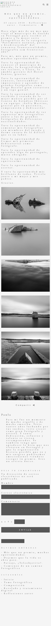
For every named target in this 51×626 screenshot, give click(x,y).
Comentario (10, 501)
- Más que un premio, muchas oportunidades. (25, 553)
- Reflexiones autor (17, 593)
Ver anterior (13, 541)
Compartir (24, 405)
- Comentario (27, 25)
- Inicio (7, 579)
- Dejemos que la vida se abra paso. (21, 558)
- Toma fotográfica (17, 582)
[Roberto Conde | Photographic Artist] (13, 4)
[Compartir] (42, 25)
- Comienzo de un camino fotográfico (22, 566)
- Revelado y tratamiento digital (22, 589)
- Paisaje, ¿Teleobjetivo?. (22, 562)
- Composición (13, 585)
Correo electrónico (17, 493)
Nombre (7, 483)
